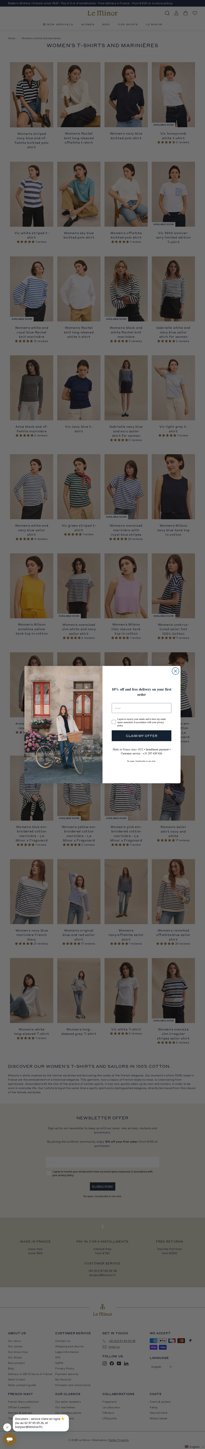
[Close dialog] (175, 671)
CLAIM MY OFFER (141, 736)
